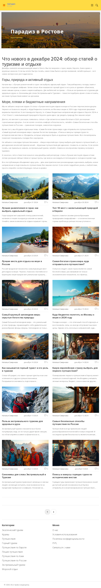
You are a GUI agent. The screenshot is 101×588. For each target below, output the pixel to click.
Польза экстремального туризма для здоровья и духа (22, 423)
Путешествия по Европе (14, 547)
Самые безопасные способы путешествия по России (68, 423)
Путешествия (8, 538)
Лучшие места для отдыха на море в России (22, 263)
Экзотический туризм (12, 530)
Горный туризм (9, 543)
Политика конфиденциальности (68, 538)
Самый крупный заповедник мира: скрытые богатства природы (21, 316)
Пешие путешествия (12, 551)
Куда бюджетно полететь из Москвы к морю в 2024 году (73, 316)
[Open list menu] (92, 5)
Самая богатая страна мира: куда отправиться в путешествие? (70, 263)
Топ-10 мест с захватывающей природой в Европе (75, 209)
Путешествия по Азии (13, 556)
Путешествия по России (14, 560)
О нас (55, 530)
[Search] (96, 5)
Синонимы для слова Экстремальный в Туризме (24, 476)
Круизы (5, 534)
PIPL (54, 543)
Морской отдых (10, 569)
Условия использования (64, 534)
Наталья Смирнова (10, 202)
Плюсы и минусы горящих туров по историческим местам (72, 476)
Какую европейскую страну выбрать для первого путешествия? (75, 369)
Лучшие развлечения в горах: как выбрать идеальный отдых (20, 209)
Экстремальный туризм (13, 564)
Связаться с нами (61, 547)
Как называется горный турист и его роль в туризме (25, 369)
